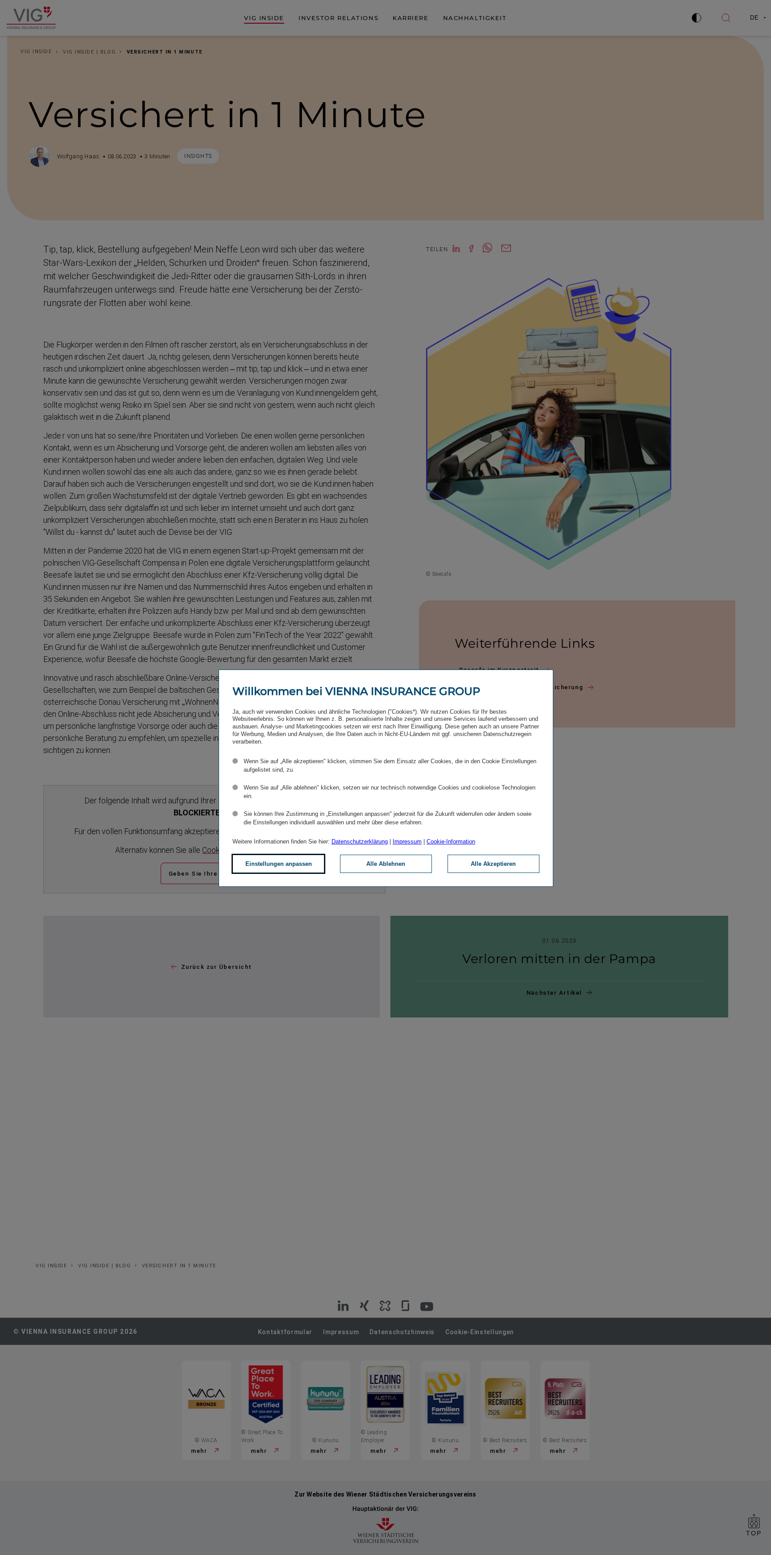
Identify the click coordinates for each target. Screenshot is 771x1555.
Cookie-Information (451, 841)
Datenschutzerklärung (360, 841)
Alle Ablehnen (385, 863)
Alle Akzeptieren (493, 863)
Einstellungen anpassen (278, 863)
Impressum (407, 841)
